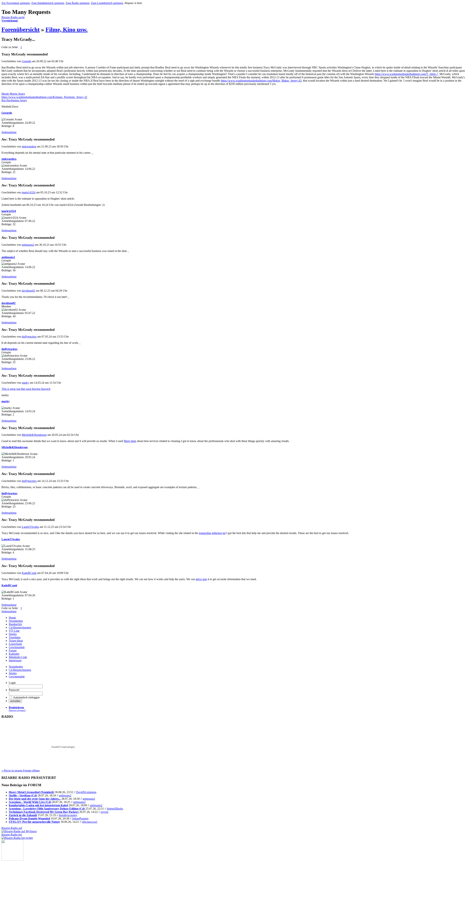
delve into (201, 579)
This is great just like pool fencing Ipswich (25, 388)
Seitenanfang (8, 132)
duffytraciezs (29, 336)
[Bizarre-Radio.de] (12, 859)
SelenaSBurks (115, 808)
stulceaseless (29, 146)
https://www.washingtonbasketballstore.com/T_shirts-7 (406, 74)
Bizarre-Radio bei (11, 834)
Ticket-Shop (16, 640)
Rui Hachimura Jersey (14, 100)
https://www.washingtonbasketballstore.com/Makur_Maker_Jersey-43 (261, 80)
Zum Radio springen (77, 3)
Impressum (15, 660)
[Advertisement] (19, 879)
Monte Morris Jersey (13, 93)
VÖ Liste (14, 630)
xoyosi (104, 811)
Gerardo (26, 61)
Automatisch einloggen (26, 697)
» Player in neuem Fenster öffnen (20, 770)
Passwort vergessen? (17, 710)
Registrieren (16, 707)
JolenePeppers (80, 818)
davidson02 (28, 290)
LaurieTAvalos (30, 526)
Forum (12, 650)
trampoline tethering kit (212, 533)
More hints (130, 441)
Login (12, 682)
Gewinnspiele (17, 647)
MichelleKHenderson (34, 434)
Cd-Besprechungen (20, 627)
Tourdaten (14, 637)
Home (12, 617)
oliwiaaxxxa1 (89, 821)
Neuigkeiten (16, 620)
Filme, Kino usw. (67, 29)
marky (25, 382)
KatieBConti (29, 572)
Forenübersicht (20, 29)
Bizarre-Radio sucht (12, 19)
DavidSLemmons (86, 792)
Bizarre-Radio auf (11, 828)
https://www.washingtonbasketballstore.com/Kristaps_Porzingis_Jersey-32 (44, 97)
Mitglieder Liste (18, 657)
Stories (13, 634)
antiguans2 (28, 244)
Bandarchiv (15, 624)
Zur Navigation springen (15, 3)
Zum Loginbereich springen (107, 3)
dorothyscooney (68, 815)
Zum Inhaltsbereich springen (47, 3)
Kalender (14, 653)
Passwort (14, 689)
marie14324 (28, 192)
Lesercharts (15, 643)
